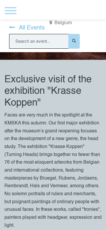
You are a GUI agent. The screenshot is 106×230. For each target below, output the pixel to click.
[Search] (74, 41)
